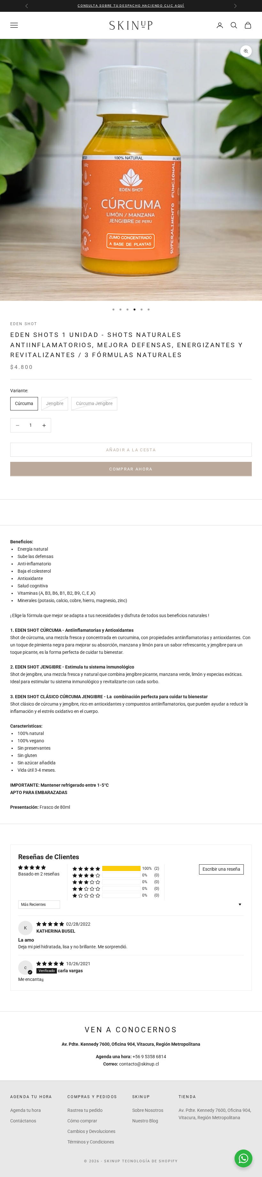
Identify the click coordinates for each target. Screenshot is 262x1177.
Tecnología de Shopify (150, 1161)
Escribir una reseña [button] (221, 869)
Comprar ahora (130, 469)
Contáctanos (23, 1120)
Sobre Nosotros (147, 1110)
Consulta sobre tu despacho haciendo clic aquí (131, 5)
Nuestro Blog (145, 1120)
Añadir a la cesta (131, 449)
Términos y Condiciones (90, 1141)
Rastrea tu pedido (85, 1110)
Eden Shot (23, 324)
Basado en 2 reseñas (38, 873)
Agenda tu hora (25, 1110)
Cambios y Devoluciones (91, 1131)
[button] (86, 868)
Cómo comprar (82, 1120)
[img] (50, 924)
